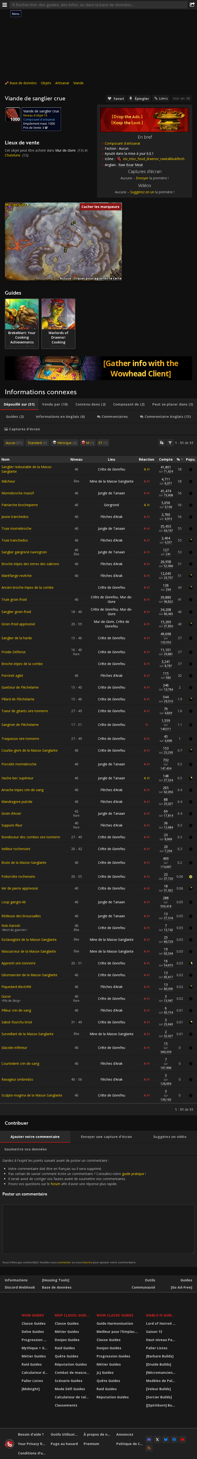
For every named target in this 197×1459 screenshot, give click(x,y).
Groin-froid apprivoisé (18, 624)
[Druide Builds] (158, 1364)
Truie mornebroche (16, 528)
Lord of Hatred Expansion (161, 1323)
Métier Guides (34, 1356)
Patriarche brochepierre (19, 505)
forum (55, 1183)
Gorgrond (111, 505)
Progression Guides (35, 1339)
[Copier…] (161, 442)
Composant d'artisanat (122, 143)
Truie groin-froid (14, 599)
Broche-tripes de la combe (22, 663)
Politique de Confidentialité (130, 1443)
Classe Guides (34, 1323)
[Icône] (13, 114)
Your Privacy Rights (32, 1443)
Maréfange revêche (16, 575)
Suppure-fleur (11, 825)
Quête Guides (66, 1356)
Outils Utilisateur (65, 1434)
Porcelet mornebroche (19, 764)
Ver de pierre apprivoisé (19, 888)
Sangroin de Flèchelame (20, 724)
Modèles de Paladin (161, 1380)
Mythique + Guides (35, 1348)
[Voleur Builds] (158, 1389)
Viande (78, 83)
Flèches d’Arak (111, 516)
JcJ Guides (105, 1372)
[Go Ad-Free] (181, 1287)
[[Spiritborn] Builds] (161, 1405)
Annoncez (124, 1434)
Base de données (23, 83)
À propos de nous (98, 1434)
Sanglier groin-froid (16, 611)
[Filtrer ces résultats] (170, 442)
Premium (91, 1443)
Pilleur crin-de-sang (16, 1010)
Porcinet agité (12, 675)
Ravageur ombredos (17, 1079)
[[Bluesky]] (165, 1439)
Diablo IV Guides (161, 1315)
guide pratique (133, 1173)
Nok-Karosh (10, 925)
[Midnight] (31, 1389)
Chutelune (12, 155)
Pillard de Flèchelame (17, 699)
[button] (65, 250)
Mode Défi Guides (70, 1389)
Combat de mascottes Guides (73, 1372)
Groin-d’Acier (11, 813)
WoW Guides (33, 1315)
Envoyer (142, 178)
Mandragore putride (16, 801)
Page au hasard (64, 1443)
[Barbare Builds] (159, 1356)
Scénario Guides (68, 1380)
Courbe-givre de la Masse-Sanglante (29, 750)
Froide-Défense (13, 652)
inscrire (87, 1262)
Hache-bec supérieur (17, 778)
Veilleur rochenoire (15, 848)
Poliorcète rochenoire (18, 876)
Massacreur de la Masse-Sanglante (28, 951)
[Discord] (149, 1439)
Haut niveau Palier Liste (161, 1339)
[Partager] (192, 5)
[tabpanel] (98, 775)
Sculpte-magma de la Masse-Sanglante (31, 1095)
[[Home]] (9, 1447)
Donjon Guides (67, 1339)
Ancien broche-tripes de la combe (27, 587)
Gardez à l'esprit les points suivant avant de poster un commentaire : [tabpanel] (74, 1211)
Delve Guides (33, 1331)
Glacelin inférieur (14, 1047)
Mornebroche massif (17, 493)
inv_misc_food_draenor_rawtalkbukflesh (153, 158)
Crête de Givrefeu (111, 469)
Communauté (143, 1287)
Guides (186, 1280)
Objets (46, 83)
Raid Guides (32, 1364)
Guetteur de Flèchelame (20, 687)
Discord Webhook (20, 1287)
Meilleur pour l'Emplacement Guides (118, 1331)
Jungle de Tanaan (111, 493)
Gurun (6, 996)
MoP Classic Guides (72, 1315)
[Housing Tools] (55, 1280)
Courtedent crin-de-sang (20, 1063)
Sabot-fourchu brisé (16, 1022)
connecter (64, 1262)
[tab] (19, 404)
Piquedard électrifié (16, 986)
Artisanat (62, 83)
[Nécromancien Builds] (161, 1372)
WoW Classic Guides (115, 1315)
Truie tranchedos (14, 540)
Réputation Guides (71, 1364)
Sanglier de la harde (16, 638)
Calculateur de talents (35, 1372)
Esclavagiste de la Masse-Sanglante (29, 939)
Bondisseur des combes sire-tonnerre (30, 837)
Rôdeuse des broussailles (21, 916)
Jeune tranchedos (15, 516)
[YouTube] (182, 1439)
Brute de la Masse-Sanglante (23, 862)
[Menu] (5, 5)
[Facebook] (174, 1439)
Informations (16, 1280)
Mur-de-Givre (65, 150)
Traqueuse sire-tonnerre (20, 738)
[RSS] (149, 1448)
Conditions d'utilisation (32, 1453)
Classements (66, 1405)
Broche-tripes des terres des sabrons (30, 564)
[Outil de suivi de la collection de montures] (98, 368)
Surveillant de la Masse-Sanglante (27, 1034)
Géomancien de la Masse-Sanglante (29, 975)
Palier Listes (32, 1380)
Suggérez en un (142, 192)
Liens (163, 98)
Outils (150, 1280)
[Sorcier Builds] (159, 1397)
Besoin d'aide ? (31, 1434)
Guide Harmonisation (115, 1323)
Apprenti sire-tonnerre (18, 963)
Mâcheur (8, 481)
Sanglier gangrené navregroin (24, 552)
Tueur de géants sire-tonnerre (24, 711)
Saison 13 (154, 1331)
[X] (157, 1439)
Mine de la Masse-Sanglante (112, 481)
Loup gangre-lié (13, 902)
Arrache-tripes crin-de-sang (22, 790)
